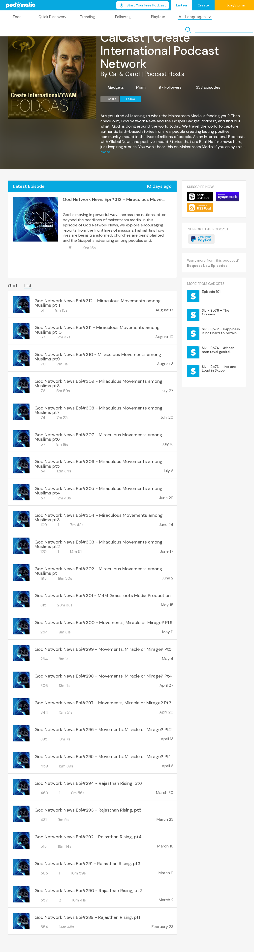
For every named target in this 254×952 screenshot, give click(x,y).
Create (203, 5)
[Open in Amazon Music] (228, 196)
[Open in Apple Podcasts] (200, 196)
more (105, 152)
